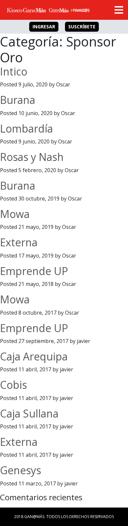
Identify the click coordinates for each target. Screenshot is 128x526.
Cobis (13, 385)
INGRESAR (43, 26)
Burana (17, 100)
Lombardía (26, 128)
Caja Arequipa (34, 356)
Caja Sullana (29, 413)
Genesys (20, 470)
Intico (13, 71)
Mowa (15, 214)
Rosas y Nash (32, 157)
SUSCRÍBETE (82, 26)
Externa (18, 242)
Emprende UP (34, 271)
